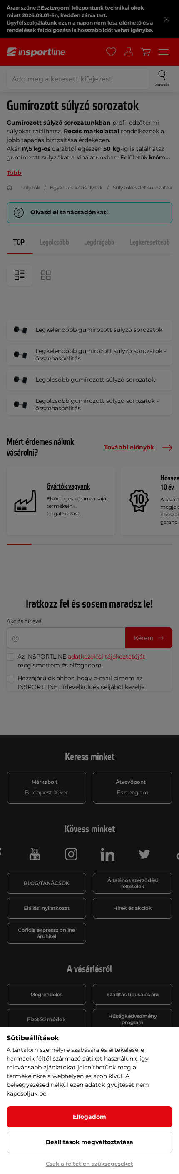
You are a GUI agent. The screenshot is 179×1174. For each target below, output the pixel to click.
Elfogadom (89, 1116)
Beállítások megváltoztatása (89, 1142)
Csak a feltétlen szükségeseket (89, 1163)
